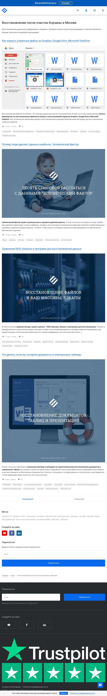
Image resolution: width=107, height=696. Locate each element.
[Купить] (94, 10)
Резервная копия (9, 136)
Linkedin (19, 533)
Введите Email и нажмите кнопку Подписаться (20, 603)
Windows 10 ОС (19, 516)
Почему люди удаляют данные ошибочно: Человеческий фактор (40, 144)
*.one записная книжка (33, 485)
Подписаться (53, 563)
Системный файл (43, 519)
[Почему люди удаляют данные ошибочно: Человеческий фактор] (53, 183)
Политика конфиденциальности (82, 693)
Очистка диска (94, 131)
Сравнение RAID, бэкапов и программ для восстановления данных (41, 248)
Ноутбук (21, 240)
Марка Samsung (61, 342)
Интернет (74, 131)
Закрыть (63, 693)
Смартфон (39, 240)
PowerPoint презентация (45, 131)
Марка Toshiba (87, 342)
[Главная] (4, 10)
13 (21, 479)
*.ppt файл (48, 485)
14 (22, 235)
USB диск (64, 519)
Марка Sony (74, 342)
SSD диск (55, 519)
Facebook (11, 533)
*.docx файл (17, 485)
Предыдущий (27, 499)
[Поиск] (78, 10)
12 (22, 126)
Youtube (4, 533)
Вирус (4, 240)
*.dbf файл (6, 485)
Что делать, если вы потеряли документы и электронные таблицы (41, 354)
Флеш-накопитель (52, 240)
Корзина (83, 131)
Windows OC (7, 516)
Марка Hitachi (48, 342)
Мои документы (52, 489)
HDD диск (74, 516)
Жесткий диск (63, 516)
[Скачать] (86, 10)
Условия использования (11, 687)
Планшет (29, 240)
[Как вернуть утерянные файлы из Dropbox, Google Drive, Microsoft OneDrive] (53, 77)
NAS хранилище (8, 519)
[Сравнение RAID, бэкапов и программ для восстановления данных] (53, 287)
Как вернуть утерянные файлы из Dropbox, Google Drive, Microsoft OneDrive (46, 40)
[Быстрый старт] (103, 10)
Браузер (90, 516)
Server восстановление (25, 519)
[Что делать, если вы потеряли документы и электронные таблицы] (53, 410)
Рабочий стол (65, 489)
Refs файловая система (11, 342)
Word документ (62, 131)
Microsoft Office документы (23, 131)
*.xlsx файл (6, 131)
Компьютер (27, 342)
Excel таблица (69, 485)
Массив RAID (7, 346)
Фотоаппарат (66, 240)
